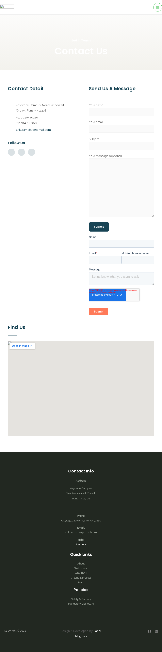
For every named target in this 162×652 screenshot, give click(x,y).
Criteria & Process (81, 577)
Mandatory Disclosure (81, 603)
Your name (96, 105)
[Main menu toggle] (157, 7)
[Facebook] (149, 631)
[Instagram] (156, 631)
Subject (94, 139)
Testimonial (81, 568)
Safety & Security (81, 599)
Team (81, 582)
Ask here (81, 544)
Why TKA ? (81, 572)
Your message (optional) (105, 156)
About (81, 563)
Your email (96, 122)
